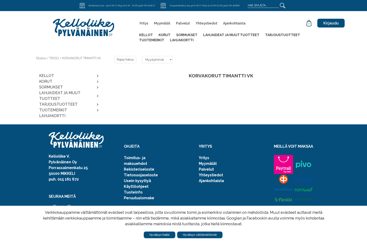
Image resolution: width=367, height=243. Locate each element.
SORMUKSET (186, 35)
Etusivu (41, 58)
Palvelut (183, 23)
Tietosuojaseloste (141, 175)
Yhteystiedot (206, 23)
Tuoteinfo (133, 192)
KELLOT (146, 35)
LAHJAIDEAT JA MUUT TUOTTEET (231, 35)
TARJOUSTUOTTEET (282, 35)
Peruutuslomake (139, 198)
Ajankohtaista (234, 23)
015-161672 (149, 5)
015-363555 (234, 5)
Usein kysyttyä (137, 180)
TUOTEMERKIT (151, 40)
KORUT (165, 35)
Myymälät (162, 23)
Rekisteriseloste (139, 169)
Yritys (143, 23)
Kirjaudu (331, 23)
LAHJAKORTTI (182, 40)
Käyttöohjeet (136, 186)
